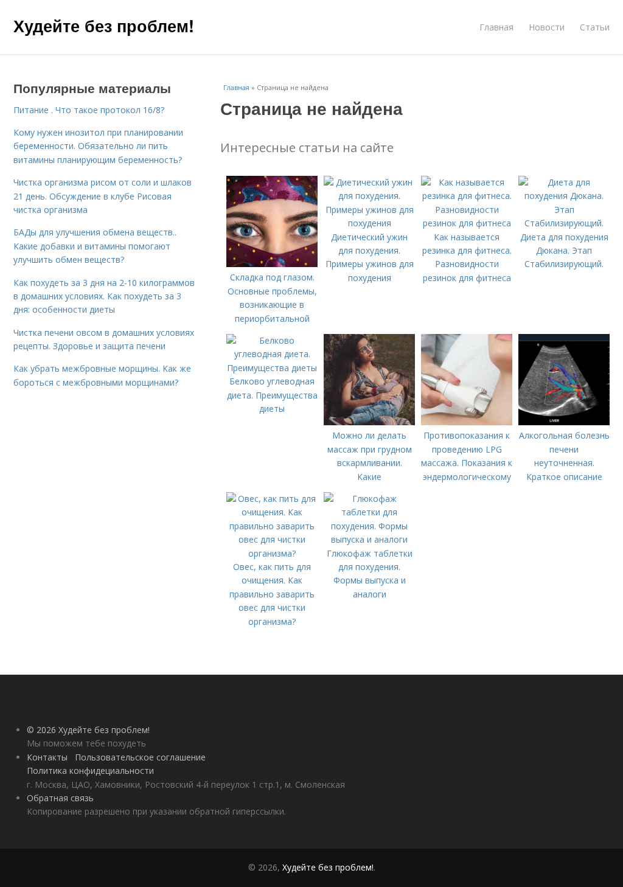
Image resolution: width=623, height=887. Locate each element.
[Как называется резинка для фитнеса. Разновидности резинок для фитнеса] (466, 223)
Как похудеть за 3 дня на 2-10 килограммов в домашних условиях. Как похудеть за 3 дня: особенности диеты (104, 296)
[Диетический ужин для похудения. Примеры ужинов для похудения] (369, 223)
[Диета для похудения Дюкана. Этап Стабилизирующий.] (564, 223)
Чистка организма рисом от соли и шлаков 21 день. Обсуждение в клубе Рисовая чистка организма (102, 195)
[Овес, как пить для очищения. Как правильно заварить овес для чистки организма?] (272, 553)
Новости (547, 27)
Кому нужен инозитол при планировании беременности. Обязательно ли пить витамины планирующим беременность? (98, 146)
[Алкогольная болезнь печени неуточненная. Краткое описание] (564, 422)
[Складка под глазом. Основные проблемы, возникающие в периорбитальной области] (272, 264)
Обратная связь (60, 798)
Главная (496, 27)
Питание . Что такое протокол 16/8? (88, 110)
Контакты (47, 757)
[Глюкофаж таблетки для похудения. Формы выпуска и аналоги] (369, 539)
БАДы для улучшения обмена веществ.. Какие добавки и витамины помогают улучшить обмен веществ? (94, 245)
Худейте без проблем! (103, 25)
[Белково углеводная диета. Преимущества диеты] (272, 368)
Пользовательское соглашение (140, 757)
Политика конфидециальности (90, 770)
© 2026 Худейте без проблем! (88, 730)
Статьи (595, 27)
